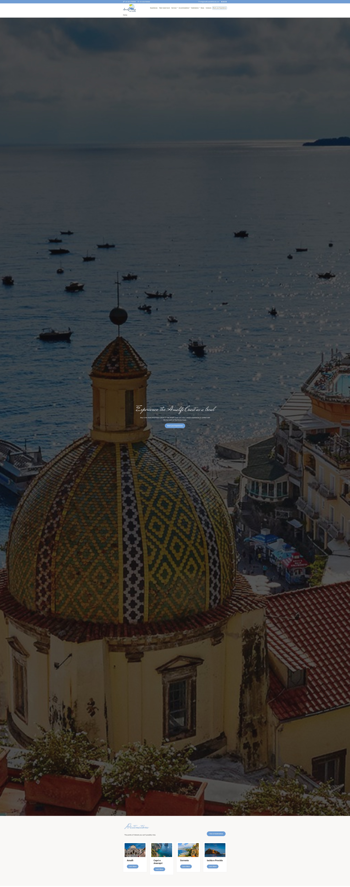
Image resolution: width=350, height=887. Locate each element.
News (202, 8)
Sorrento (184, 860)
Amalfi (130, 860)
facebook (222, 1)
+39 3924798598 (144, 1)
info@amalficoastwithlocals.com (209, 1)
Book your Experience (219, 8)
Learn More (132, 866)
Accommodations (184, 8)
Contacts (208, 8)
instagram (224, 1)
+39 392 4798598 (130, 1)
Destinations (195, 8)
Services (173, 8)
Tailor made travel (164, 8)
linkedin (226, 1)
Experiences (153, 8)
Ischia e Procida (215, 860)
